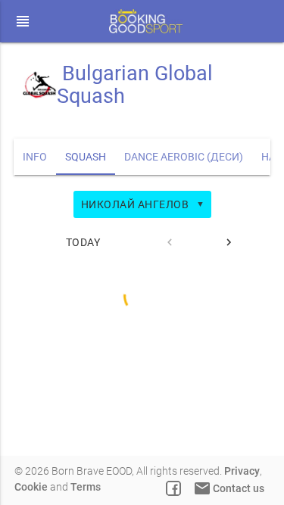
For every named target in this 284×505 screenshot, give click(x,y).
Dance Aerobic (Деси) (183, 157)
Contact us (228, 488)
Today (83, 242)
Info (35, 157)
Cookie (31, 487)
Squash (85, 157)
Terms (85, 487)
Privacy (242, 471)
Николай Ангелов (143, 204)
